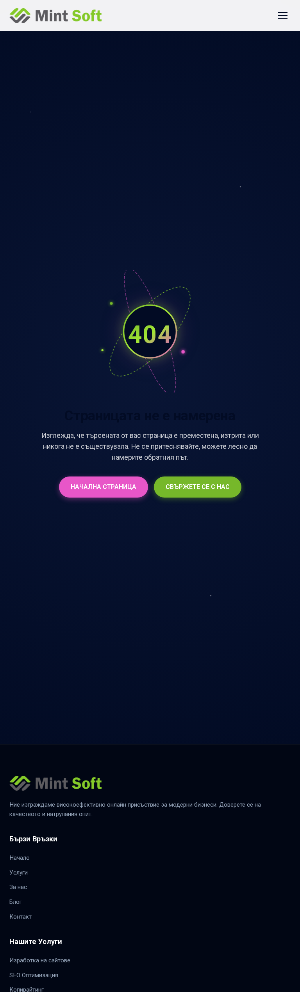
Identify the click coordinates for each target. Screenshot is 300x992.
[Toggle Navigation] (283, 15)
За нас (18, 887)
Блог (15, 901)
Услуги (18, 872)
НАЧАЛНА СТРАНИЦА (103, 487)
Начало (19, 857)
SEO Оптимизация (33, 975)
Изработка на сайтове (39, 960)
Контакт (20, 916)
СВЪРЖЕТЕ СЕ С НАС (198, 487)
